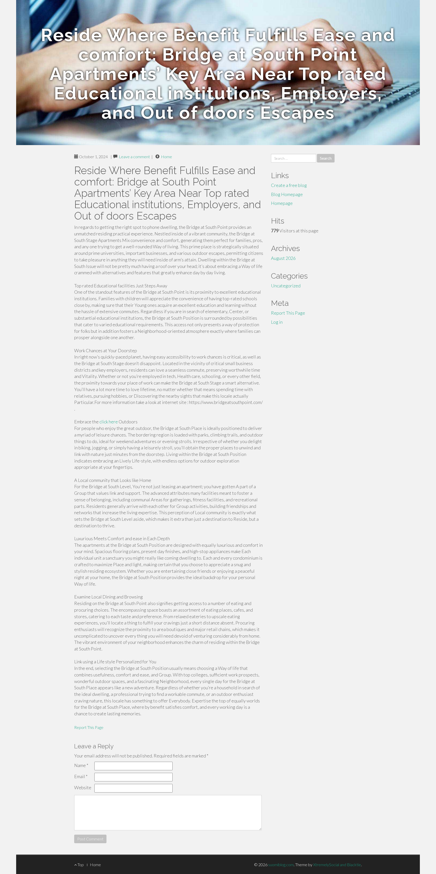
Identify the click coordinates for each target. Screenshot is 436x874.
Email (81, 776)
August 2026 (283, 258)
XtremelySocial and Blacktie (337, 864)
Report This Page (88, 727)
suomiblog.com (281, 864)
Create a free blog (289, 185)
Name (81, 765)
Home (166, 156)
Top (80, 864)
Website (82, 787)
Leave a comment (134, 156)
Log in (277, 322)
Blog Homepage (287, 194)
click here (108, 421)
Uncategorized (286, 285)
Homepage (282, 203)
